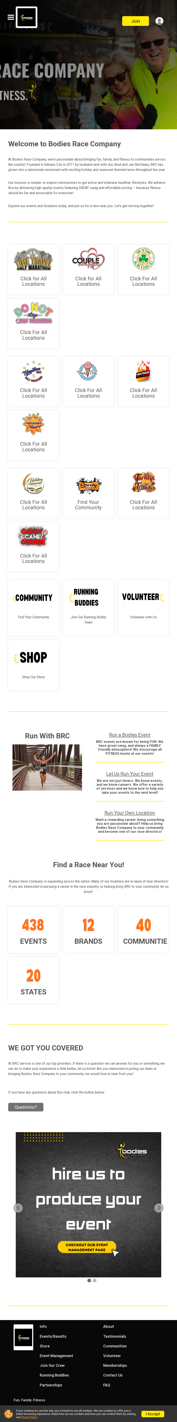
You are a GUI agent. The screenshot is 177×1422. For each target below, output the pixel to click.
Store (45, 1346)
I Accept (153, 1414)
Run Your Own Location (129, 813)
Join (135, 21)
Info (43, 1326)
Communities (115, 1346)
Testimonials (114, 1336)
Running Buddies (54, 1375)
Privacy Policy (29, 1417)
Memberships (115, 1365)
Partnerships (51, 1385)
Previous (21, 1208)
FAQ (106, 1385)
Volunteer (112, 1356)
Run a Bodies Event (129, 735)
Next (162, 1208)
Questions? (26, 1107)
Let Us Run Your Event (129, 774)
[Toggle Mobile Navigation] (10, 17)
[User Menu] (159, 21)
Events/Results (53, 1336)
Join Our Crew (52, 1365)
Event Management (56, 1356)
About (108, 1326)
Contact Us (113, 1375)
